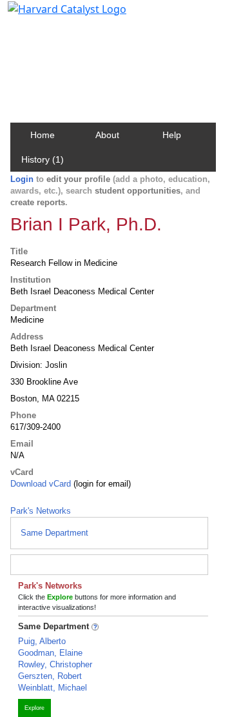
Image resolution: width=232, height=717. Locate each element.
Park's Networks (40, 511)
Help (171, 135)
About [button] (107, 135)
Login (22, 179)
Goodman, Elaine (50, 653)
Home (42, 135)
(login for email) (101, 484)
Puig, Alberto (42, 641)
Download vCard (40, 484)
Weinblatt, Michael (52, 687)
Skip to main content (54, 15)
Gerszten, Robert (50, 676)
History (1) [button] (42, 159)
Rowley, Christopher (55, 664)
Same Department (54, 533)
